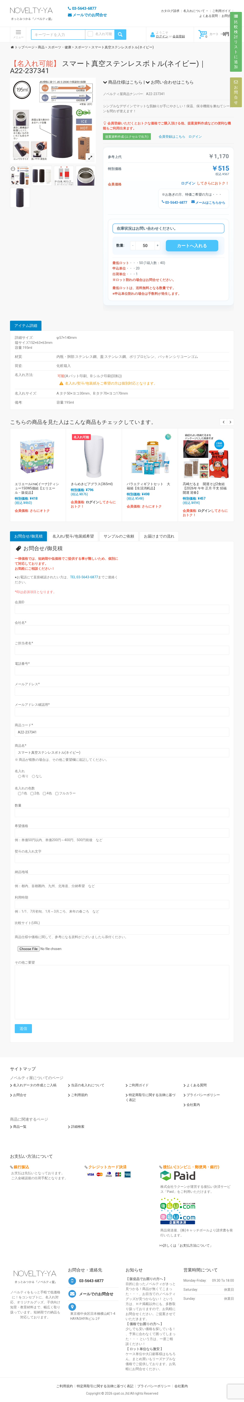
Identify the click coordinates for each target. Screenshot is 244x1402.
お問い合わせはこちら (172, 82)
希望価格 (21, 826)
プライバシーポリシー (203, 1095)
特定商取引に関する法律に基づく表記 (105, 1386)
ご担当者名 (24, 643)
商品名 (20, 745)
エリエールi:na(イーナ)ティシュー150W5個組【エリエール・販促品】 (37, 488)
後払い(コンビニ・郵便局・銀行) (191, 1167)
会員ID (19, 602)
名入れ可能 (103, 34)
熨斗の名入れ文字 (28, 851)
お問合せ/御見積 (28, 536)
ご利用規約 (79, 1095)
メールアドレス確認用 (32, 704)
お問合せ (228, 16)
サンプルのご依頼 (119, 536)
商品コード (24, 725)
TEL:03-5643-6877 (84, 577)
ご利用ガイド (221, 11)
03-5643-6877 (175, 202)
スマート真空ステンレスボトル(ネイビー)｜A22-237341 (108, 67)
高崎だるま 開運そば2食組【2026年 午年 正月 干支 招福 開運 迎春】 (205, 488)
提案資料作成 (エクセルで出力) (126, 136)
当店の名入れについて (87, 1085)
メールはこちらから (210, 202)
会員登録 (179, 36)
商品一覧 (19, 1126)
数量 (18, 805)
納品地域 (21, 872)
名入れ (20, 771)
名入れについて (194, 11)
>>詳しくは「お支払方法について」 (186, 1245)
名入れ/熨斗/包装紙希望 (73, 536)
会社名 (20, 623)
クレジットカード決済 (107, 1167)
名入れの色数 (25, 788)
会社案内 (193, 1105)
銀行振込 (21, 1167)
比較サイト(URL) (27, 923)
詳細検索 (77, 1126)
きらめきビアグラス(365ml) (92, 484)
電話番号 (22, 663)
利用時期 (21, 897)
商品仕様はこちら (124, 82)
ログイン (162, 36)
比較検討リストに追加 (236, 44)
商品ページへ (37, 455)
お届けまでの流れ (159, 536)
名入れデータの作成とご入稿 (34, 1085)
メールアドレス (27, 684)
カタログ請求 (170, 11)
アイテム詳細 (25, 325)
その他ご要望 (25, 962)
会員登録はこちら (172, 136)
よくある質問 (208, 16)
